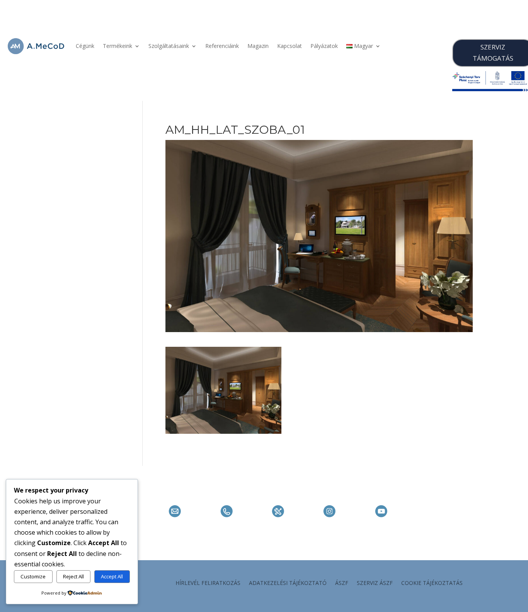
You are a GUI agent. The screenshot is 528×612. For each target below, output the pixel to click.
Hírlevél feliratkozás (207, 583)
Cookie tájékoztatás (432, 583)
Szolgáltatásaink (168, 45)
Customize (33, 576)
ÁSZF (341, 583)
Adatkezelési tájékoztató (288, 583)
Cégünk (85, 45)
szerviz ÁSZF (375, 583)
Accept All (112, 576)
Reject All (73, 576)
